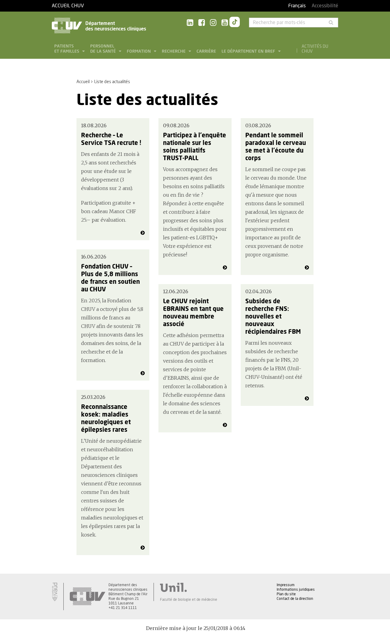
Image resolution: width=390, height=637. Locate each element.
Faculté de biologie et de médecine (188, 599)
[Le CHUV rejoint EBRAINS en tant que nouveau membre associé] (225, 425)
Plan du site (286, 594)
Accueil (83, 82)
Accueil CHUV (68, 5)
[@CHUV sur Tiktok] (234, 23)
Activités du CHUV (315, 49)
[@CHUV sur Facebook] (201, 23)
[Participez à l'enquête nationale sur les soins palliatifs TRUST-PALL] (225, 267)
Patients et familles (67, 49)
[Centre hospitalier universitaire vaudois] (87, 596)
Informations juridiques (296, 589)
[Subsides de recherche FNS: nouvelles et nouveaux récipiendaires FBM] (307, 398)
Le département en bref (249, 51)
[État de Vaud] (54, 592)
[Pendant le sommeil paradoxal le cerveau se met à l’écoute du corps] (307, 267)
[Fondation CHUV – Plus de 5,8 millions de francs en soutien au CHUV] (142, 373)
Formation (139, 51)
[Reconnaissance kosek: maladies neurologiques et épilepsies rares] (142, 547)
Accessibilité (325, 5)
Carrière (206, 51)
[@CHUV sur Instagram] (213, 23)
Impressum (286, 585)
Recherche (174, 51)
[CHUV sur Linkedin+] (190, 23)
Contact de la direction (295, 598)
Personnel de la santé (103, 49)
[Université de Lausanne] (188, 587)
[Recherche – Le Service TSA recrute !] (142, 233)
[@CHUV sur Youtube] (225, 23)
